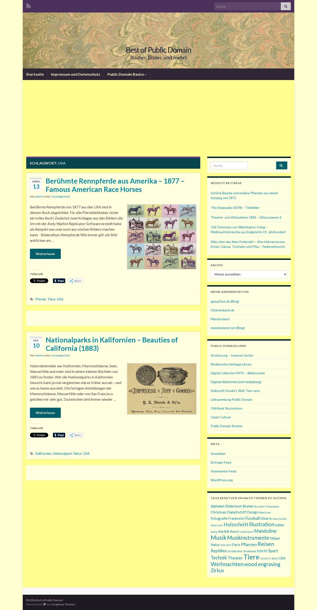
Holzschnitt (236, 524)
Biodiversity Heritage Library (231, 364)
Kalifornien (43, 453)
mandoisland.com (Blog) (228, 328)
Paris (236, 544)
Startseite (35, 74)
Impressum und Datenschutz (75, 74)
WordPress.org (222, 480)
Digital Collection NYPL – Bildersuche (238, 373)
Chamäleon (272, 506)
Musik (218, 537)
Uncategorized (60, 196)
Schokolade (249, 551)
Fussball (252, 518)
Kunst (234, 531)
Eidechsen (265, 512)
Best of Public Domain (158, 49)
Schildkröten (235, 551)
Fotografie (219, 518)
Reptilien (219, 550)
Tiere (51, 299)
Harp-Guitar (279, 518)
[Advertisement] (158, 121)
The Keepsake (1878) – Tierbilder (235, 208)
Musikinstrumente (248, 538)
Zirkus (217, 570)
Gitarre (266, 518)
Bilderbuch (233, 506)
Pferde (40, 299)
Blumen (248, 506)
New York (225, 544)
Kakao (214, 531)
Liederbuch (246, 531)
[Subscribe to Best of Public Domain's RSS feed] (28, 5)
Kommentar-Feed (223, 471)
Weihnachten (227, 564)
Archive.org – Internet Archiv (232, 355)
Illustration (261, 524)
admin (39, 196)
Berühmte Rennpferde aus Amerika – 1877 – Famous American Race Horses (115, 185)
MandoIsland (220, 319)
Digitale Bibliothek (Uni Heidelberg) (236, 382)
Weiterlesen (45, 254)
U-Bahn (273, 558)
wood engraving (262, 564)
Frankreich (236, 518)
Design (252, 512)
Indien (279, 525)
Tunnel (264, 558)
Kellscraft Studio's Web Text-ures (235, 391)
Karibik (223, 531)
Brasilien (260, 506)
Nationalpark (62, 453)
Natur (77, 453)
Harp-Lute (217, 525)
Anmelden (218, 453)
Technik (219, 557)
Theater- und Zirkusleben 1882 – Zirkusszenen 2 (246, 217)
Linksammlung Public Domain (231, 399)
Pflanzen (249, 544)
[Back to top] (306, 599)
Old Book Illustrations (227, 408)
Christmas (218, 512)
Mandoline (265, 531)
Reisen (266, 543)
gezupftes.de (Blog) (225, 301)
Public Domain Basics (126, 74)
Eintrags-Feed (221, 462)
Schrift (262, 551)
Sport (273, 550)
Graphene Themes (63, 604)
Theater (235, 557)
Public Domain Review (227, 426)
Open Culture (221, 417)
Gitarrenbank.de (222, 310)
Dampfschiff (236, 512)
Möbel (275, 538)
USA (60, 299)
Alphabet (218, 506)
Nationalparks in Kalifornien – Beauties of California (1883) (112, 344)
